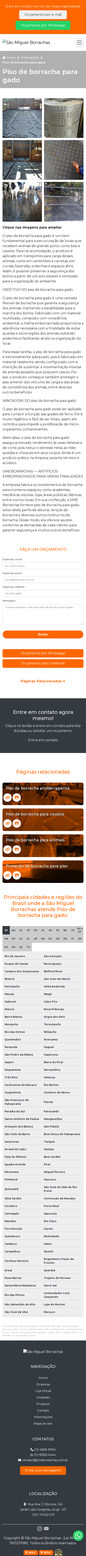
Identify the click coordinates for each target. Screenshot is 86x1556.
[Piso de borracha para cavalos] (7, 823)
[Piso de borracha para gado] (22, 118)
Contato (43, 1410)
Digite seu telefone (13, 586)
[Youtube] (46, 1528)
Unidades (43, 1397)
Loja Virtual (43, 1391)
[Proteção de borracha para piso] (7, 875)
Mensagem (9, 600)
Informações (29, 58)
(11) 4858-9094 (44, 1449)
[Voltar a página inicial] (26, 42)
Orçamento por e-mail (43, 15)
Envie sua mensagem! (43, 1470)
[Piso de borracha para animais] (7, 849)
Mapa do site (43, 1423)
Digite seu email (12, 573)
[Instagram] (39, 1528)
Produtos (43, 1404)
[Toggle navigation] (79, 42)
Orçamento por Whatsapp (43, 25)
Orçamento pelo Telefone (43, 663)
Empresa (43, 1384)
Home (11, 58)
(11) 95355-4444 (44, 1455)
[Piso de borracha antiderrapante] (7, 797)
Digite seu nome (12, 559)
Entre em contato (43, 740)
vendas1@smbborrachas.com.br (44, 1460)
